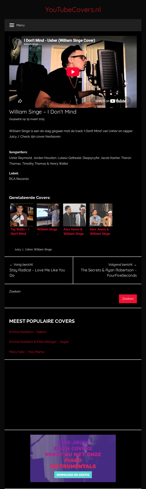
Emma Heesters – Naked (27, 332)
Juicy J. (19, 249)
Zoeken (15, 291)
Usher (29, 249)
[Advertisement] (73, 399)
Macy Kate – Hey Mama (26, 352)
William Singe (43, 249)
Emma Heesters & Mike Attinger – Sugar (39, 342)
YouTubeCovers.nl (73, 9)
